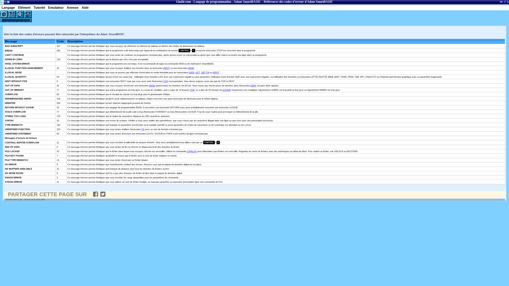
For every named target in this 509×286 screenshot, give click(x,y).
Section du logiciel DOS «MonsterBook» (501, 2)
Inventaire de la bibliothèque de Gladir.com (504, 1)
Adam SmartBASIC (247, 1)
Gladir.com (183, 1)
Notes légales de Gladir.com (4, 2)
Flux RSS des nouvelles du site (7, 2)
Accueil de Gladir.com (2, 1)
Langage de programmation (212, 1)
